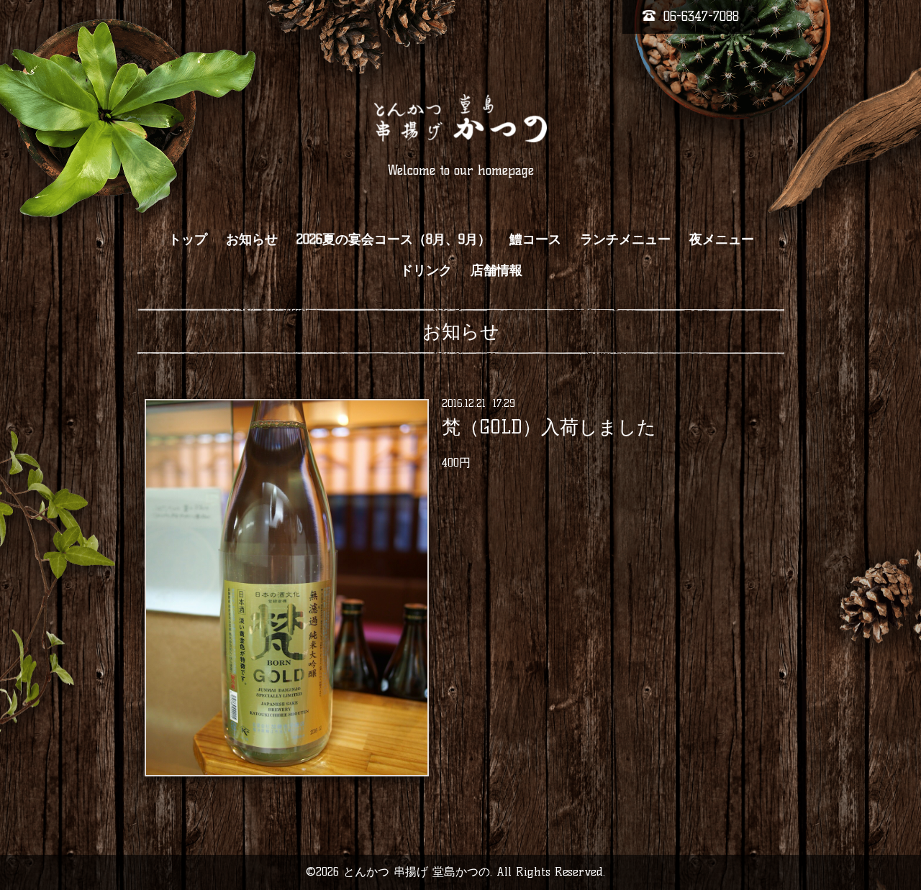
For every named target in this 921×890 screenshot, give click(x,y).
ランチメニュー (625, 239)
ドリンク (426, 270)
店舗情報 (496, 270)
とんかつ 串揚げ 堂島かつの (416, 871)
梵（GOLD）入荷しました (549, 427)
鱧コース (535, 239)
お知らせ (252, 239)
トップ (187, 239)
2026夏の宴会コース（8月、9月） (393, 239)
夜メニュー (721, 239)
